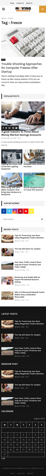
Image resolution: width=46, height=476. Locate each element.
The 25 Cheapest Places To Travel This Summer (34, 188)
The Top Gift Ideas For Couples (28, 249)
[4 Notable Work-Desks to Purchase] (34, 156)
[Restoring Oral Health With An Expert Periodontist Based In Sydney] (7, 281)
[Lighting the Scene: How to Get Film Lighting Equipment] (11, 156)
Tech (3, 60)
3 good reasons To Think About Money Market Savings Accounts (21, 133)
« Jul (3, 458)
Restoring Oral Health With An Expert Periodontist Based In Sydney (27, 279)
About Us (29, 3)
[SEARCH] (42, 219)
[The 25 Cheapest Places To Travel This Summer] (34, 180)
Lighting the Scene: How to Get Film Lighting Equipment (11, 166)
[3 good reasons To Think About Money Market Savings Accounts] (23, 116)
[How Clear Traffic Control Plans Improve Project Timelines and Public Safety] (7, 265)
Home (12, 3)
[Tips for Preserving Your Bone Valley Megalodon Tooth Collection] (7, 239)
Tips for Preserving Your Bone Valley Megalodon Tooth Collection (29, 236)
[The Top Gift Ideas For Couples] (7, 252)
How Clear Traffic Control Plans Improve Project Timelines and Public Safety (28, 264)
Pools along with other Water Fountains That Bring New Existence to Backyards (11, 191)
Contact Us (20, 3)
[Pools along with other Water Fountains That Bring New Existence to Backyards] (11, 180)
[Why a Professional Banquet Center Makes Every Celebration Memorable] (7, 295)
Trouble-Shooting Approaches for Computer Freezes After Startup (21, 67)
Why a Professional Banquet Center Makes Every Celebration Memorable (30, 294)
